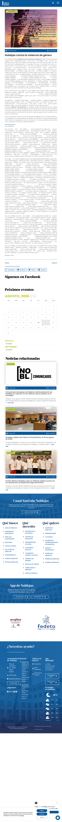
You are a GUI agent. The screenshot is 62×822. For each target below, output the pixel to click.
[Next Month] (34, 296)
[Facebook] (7, 691)
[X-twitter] (12, 691)
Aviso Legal (36, 726)
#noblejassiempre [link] (10, 124)
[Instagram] (9, 691)
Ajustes (42, 817)
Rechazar (41, 814)
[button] (53, 3)
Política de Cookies (38, 729)
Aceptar (42, 810)
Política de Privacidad (45, 726)
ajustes (22, 815)
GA (25, 728)
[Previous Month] (31, 296)
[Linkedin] (16, 691)
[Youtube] (14, 691)
